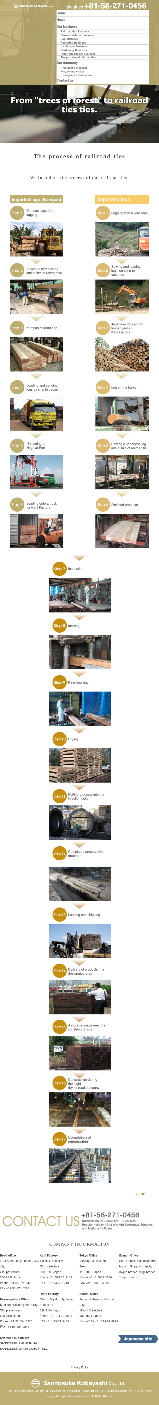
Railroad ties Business (75, 31)
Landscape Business (74, 46)
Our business (67, 26)
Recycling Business (73, 42)
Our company (67, 62)
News (61, 19)
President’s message (74, 68)
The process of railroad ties (78, 57)
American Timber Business (78, 54)
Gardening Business (74, 50)
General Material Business (77, 35)
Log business (69, 39)
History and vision (72, 71)
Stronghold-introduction (76, 75)
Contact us (65, 80)
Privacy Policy (80, 1367)
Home (61, 13)
